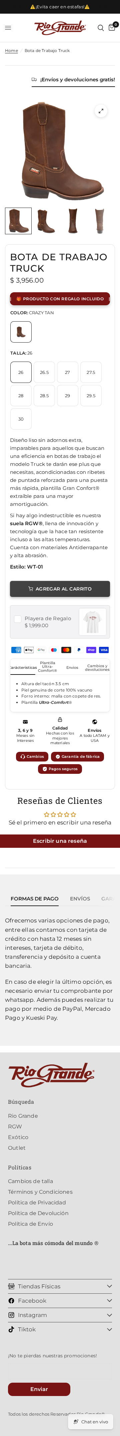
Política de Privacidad (37, 1202)
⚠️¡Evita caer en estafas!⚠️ (60, 6)
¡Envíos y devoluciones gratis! (77, 79)
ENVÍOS (80, 898)
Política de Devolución (38, 1213)
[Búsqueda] (100, 28)
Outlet (17, 1148)
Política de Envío (30, 1224)
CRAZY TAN (21, 332)
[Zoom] (101, 111)
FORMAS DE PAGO (35, 898)
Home (11, 50)
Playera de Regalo (48, 618)
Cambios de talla (30, 1181)
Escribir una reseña (60, 841)
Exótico (18, 1137)
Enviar (39, 1389)
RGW (15, 1126)
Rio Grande (23, 1116)
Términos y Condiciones (40, 1192)
